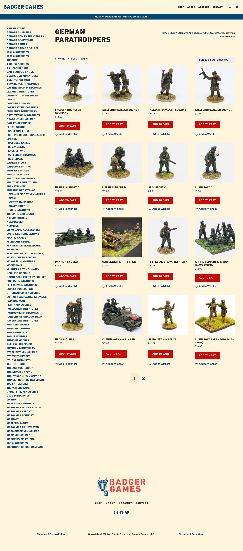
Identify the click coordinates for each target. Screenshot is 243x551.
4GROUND (13, 60)
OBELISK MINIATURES (20, 281)
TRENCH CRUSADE (18, 388)
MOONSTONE (14, 265)
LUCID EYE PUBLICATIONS (23, 234)
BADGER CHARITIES (19, 32)
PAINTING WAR (16, 301)
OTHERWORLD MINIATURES (23, 293)
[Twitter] (127, 512)
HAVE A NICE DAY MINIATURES (26, 194)
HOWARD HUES (16, 206)
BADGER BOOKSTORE (20, 40)
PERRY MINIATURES (19, 305)
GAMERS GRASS (16, 163)
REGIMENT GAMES (18, 324)
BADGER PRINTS (17, 44)
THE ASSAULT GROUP (20, 368)
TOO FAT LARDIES (17, 384)
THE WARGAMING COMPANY (24, 376)
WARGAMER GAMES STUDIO (24, 407)
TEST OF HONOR (16, 364)
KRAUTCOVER (15, 222)
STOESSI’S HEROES (18, 356)
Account (203, 7)
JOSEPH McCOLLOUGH (20, 214)
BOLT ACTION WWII (18, 80)
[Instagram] (116, 512)
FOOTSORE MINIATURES (21, 155)
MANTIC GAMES (16, 238)
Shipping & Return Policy (51, 534)
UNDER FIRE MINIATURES (22, 392)
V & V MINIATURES (18, 396)
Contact (217, 7)
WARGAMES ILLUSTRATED (23, 427)
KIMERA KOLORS (17, 218)
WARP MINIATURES (18, 435)
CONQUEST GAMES (18, 103)
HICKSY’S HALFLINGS (20, 202)
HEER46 (11, 198)
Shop (181, 7)
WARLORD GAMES (17, 423)
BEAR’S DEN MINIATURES (22, 76)
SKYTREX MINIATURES (21, 348)
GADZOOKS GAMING (19, 166)
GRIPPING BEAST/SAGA (21, 190)
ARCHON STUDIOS (18, 64)
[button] (230, 6)
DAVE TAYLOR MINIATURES (23, 115)
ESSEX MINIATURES (19, 131)
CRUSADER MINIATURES (22, 111)
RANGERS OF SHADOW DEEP (24, 317)
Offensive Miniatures (189, 32)
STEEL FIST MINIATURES (22, 352)
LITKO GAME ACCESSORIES (23, 230)
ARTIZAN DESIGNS (18, 68)
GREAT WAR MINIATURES (22, 182)
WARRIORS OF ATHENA (21, 439)
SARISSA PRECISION (19, 344)
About (191, 7)
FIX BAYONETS (16, 147)
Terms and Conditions (191, 534)
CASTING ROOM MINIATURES (24, 88)
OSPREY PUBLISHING (20, 289)
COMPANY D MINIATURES (22, 95)
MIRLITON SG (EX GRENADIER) (25, 253)
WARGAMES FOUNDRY (20, 415)
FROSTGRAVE (15, 159)
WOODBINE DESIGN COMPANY (25, 447)
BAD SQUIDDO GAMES (20, 72)
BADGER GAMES (23, 7)
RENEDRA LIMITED (18, 328)
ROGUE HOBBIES (17, 336)
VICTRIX (12, 399)
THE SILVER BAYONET (20, 372)
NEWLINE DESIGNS (18, 273)
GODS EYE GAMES (18, 170)
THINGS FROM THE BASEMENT (25, 380)
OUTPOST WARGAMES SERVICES (27, 297)
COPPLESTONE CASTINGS (22, 107)
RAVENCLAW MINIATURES (23, 320)
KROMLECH (13, 226)
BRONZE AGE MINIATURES (23, 84)
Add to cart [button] (67, 126)
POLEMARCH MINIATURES (23, 309)
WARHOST (13, 419)
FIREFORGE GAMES (18, 143)
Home (164, 32)
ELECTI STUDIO (16, 127)
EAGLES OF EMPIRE (19, 123)
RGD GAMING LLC (17, 332)
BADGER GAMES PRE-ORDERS (25, 36)
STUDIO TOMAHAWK (19, 360)
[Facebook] (121, 512)
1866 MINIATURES (18, 52)
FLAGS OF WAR (16, 151)
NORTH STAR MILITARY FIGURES (26, 277)
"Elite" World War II (213, 32)
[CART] (237, 6)
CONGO (11, 99)
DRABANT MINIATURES (21, 119)
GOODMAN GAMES (18, 174)
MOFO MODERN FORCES (21, 257)
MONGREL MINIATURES (21, 261)
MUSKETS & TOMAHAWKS (23, 269)
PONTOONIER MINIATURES (23, 313)
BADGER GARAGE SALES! (22, 48)
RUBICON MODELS (18, 340)
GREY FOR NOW (16, 186)
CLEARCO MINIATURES (21, 91)
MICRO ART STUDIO (18, 242)
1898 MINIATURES (18, 56)
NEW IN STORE (16, 28)
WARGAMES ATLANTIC (20, 411)
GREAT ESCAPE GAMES (21, 178)
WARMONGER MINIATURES (23, 431)
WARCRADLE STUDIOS (20, 403)
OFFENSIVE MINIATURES (22, 285)
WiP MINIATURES (17, 443)
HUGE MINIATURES (18, 210)
